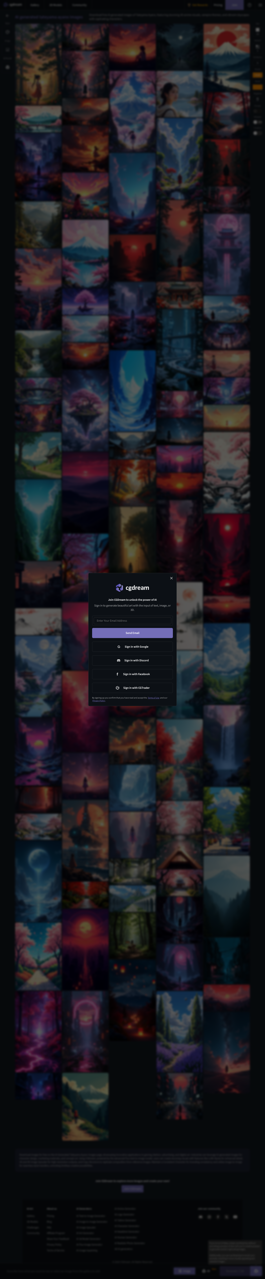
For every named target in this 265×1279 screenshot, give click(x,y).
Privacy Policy (98, 700)
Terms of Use (153, 697)
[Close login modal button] (171, 578)
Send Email (132, 633)
